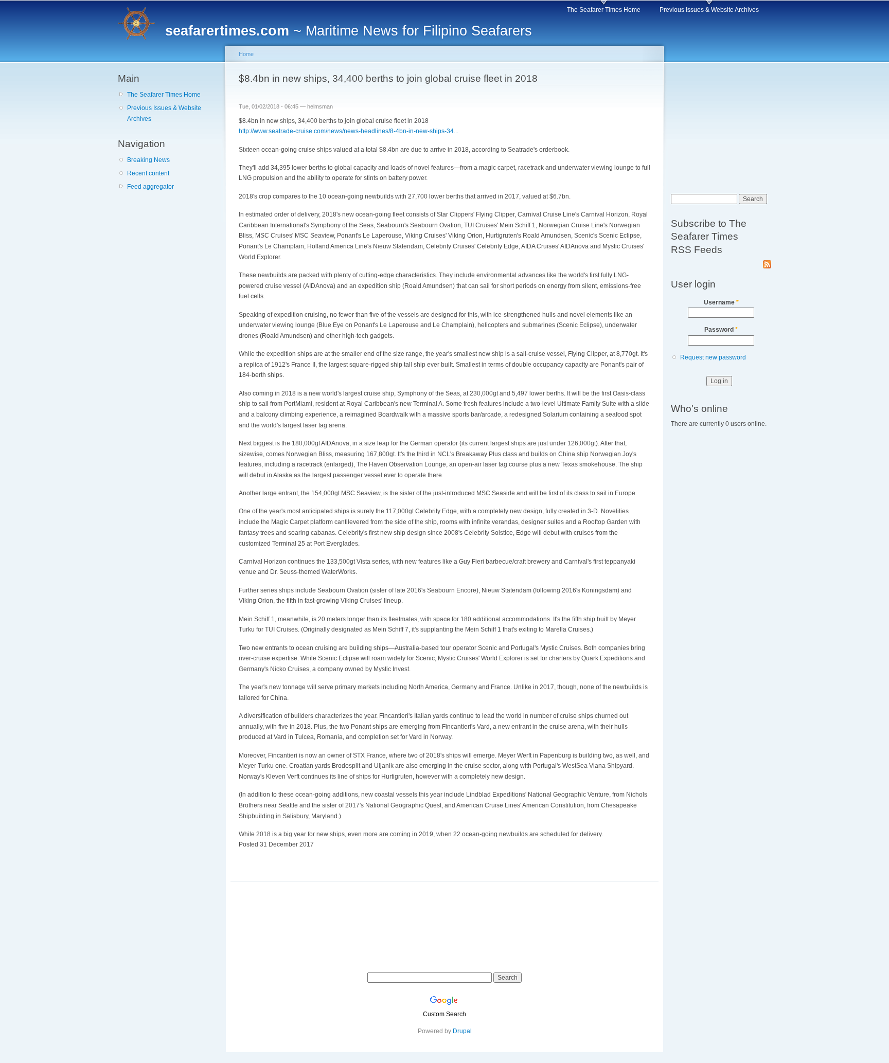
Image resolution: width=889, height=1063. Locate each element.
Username (721, 302)
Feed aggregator (150, 186)
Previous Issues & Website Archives (709, 9)
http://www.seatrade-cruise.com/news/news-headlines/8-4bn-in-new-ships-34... (348, 131)
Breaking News (148, 160)
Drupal (462, 1031)
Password (721, 329)
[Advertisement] (169, 256)
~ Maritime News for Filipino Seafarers (348, 31)
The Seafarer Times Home (604, 9)
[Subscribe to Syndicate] (767, 262)
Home (246, 54)
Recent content (148, 173)
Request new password (713, 357)
